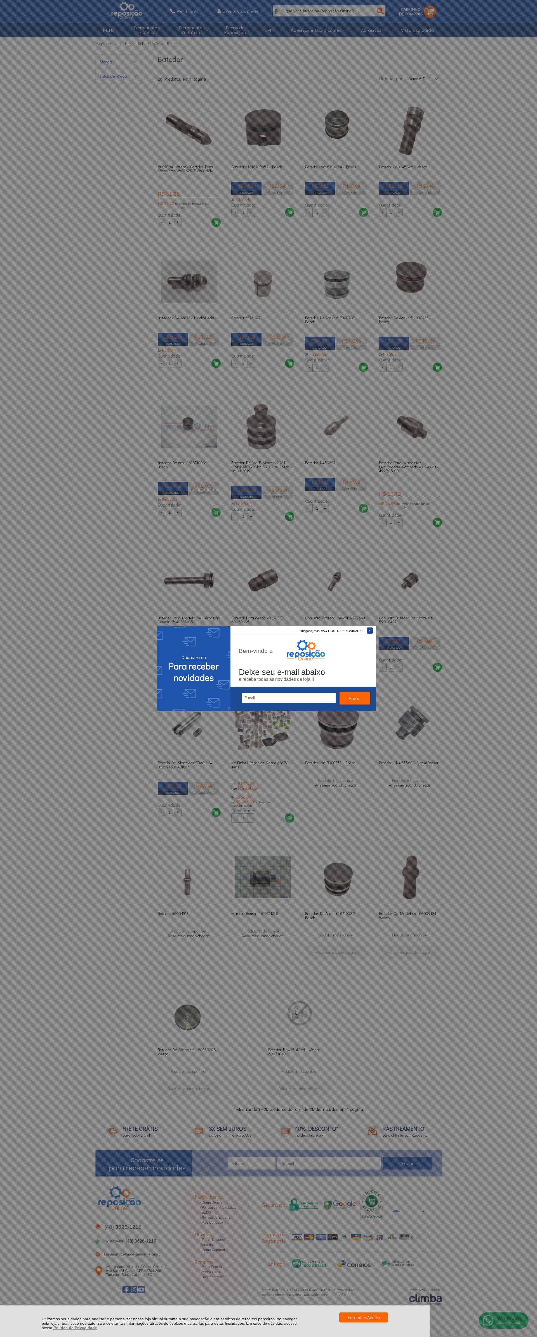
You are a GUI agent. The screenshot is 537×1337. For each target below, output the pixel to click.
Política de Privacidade (75, 1328)
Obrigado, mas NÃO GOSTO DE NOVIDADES (331, 630)
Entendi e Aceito (364, 1317)
